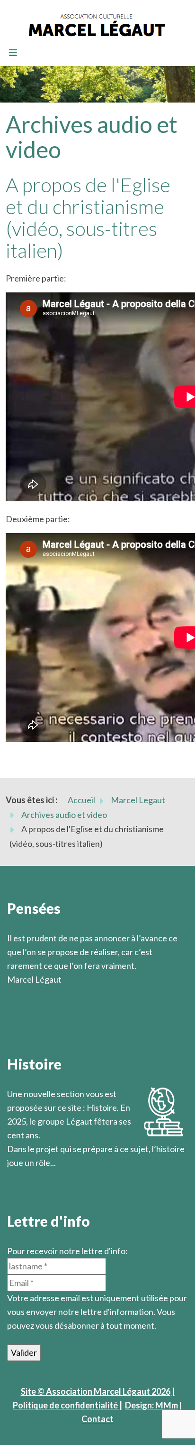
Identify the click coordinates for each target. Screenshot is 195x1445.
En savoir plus (33, 1176)
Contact (97, 1419)
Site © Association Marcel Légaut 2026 (95, 1391)
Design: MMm (151, 1405)
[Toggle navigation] (13, 53)
